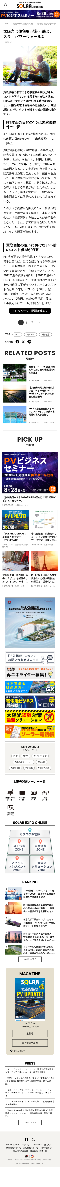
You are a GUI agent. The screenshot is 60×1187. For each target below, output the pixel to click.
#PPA (25, 756)
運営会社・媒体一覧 (38, 1151)
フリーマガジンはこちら (41, 1145)
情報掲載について (13, 1148)
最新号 (29, 1033)
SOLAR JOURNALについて (17, 1145)
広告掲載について (30, 1148)
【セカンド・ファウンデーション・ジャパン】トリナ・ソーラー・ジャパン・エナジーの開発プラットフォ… (29, 1093)
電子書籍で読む (30, 1042)
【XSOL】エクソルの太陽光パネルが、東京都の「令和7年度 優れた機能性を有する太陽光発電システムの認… (29, 1081)
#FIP (15, 756)
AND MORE (30, 959)
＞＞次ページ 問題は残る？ (30, 310)
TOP (7, 23)
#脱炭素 (41, 762)
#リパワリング (40, 756)
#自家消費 (15, 768)
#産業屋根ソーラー (23, 762)
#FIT (17, 334)
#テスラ (30, 334)
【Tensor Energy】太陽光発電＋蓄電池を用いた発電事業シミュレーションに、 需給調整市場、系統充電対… (29, 1113)
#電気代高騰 (43, 768)
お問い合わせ (46, 1148)
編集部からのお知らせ (23, 23)
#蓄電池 (45, 334)
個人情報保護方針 (20, 1151)
